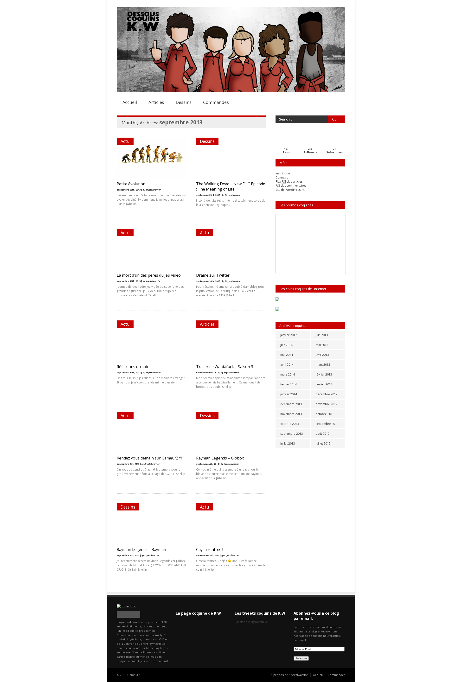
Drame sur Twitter (213, 275)
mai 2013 (322, 345)
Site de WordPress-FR (290, 190)
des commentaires (291, 186)
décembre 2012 (326, 394)
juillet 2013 (287, 443)
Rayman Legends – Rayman (141, 549)
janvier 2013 (324, 384)
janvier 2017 (288, 335)
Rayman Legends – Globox (220, 458)
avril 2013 (322, 355)
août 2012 (322, 434)
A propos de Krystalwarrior (289, 675)
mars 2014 (287, 374)
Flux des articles (289, 181)
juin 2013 (322, 335)
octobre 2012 (325, 414)
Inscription (283, 173)
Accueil (129, 102)
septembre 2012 (327, 424)
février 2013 (324, 374)
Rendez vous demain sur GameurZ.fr (149, 458)
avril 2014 (287, 365)
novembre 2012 (326, 404)
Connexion (283, 177)
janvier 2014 (288, 394)
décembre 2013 (291, 404)
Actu (125, 141)
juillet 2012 (323, 443)
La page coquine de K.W (198, 613)
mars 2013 (323, 365)
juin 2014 (286, 345)
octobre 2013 (289, 424)
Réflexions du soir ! (133, 366)
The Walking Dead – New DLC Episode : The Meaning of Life (230, 186)
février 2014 (288, 384)
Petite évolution (131, 183)
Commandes (216, 102)
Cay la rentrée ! (209, 549)
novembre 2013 (291, 414)
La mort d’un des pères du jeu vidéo (149, 275)
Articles (156, 102)
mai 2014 (286, 355)
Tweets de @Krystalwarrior (251, 622)
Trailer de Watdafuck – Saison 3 (224, 366)
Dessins (184, 102)
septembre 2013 (291, 434)
